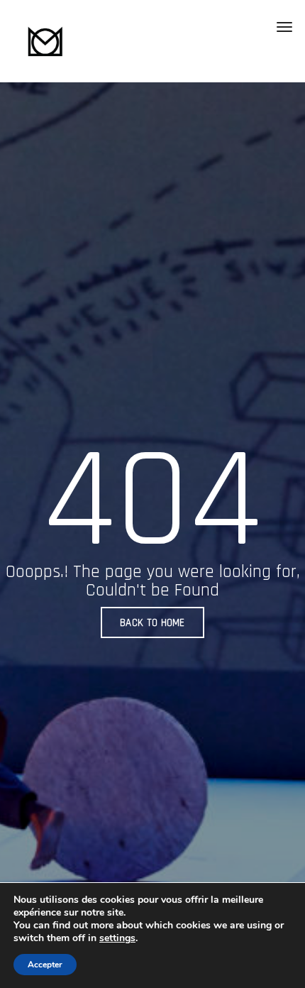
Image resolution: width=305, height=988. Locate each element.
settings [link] (117, 938)
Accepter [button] (45, 964)
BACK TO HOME (152, 623)
